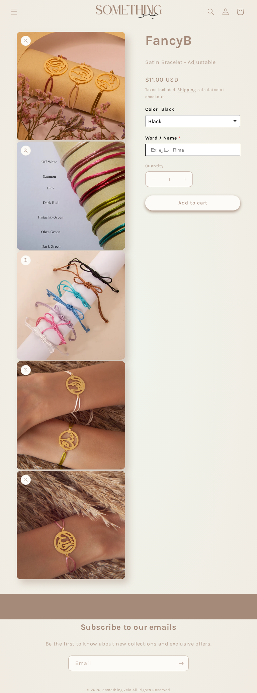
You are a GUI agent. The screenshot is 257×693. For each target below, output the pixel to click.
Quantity (154, 165)
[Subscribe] (181, 663)
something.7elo (117, 690)
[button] (14, 11)
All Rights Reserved (151, 690)
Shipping (186, 89)
